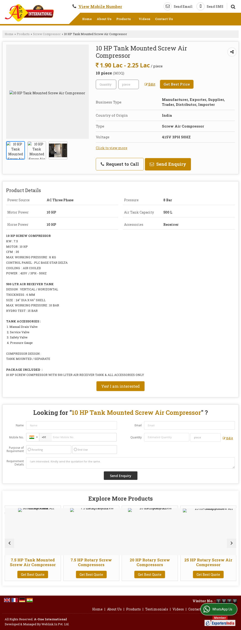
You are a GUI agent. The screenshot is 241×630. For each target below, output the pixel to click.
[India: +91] (32, 437)
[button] (100, 6)
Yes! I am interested (120, 386)
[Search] (232, 6)
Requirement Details (15, 463)
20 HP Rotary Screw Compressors (147, 562)
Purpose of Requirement (15, 449)
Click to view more (111, 148)
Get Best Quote (30, 574)
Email (138, 425)
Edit (151, 84)
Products (123, 19)
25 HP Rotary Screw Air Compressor (205, 562)
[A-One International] (29, 13)
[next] (231, 543)
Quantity (136, 437)
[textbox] (128, 84)
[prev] (9, 543)
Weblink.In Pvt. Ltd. (55, 624)
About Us (104, 19)
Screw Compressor (47, 34)
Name (20, 425)
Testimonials (156, 609)
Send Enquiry (170, 164)
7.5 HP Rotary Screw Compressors (88, 562)
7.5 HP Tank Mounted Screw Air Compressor (30, 562)
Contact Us (164, 19)
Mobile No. (16, 437)
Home (87, 19)
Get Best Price (177, 84)
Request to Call (122, 164)
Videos (144, 19)
